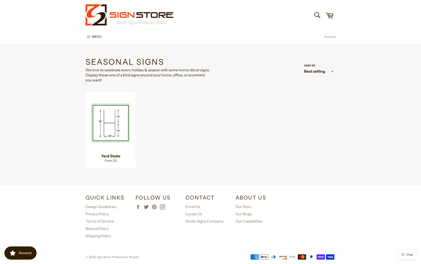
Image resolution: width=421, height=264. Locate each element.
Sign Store (104, 257)
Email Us (193, 207)
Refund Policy (97, 228)
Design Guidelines (101, 207)
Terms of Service (100, 221)
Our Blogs (243, 214)
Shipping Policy (98, 236)
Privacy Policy (97, 214)
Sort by (310, 65)
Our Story (243, 207)
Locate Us (194, 214)
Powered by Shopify (125, 257)
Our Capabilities (248, 221)
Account (329, 37)
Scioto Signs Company (205, 221)
